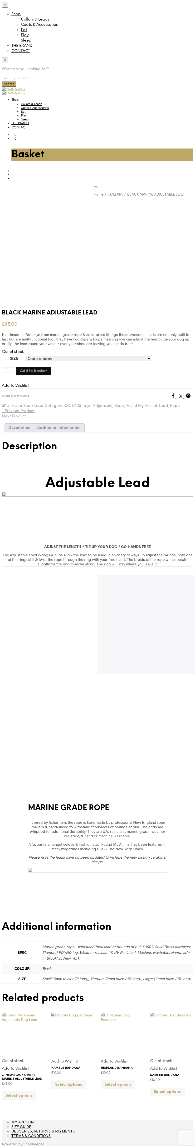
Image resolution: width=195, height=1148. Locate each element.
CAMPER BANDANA (164, 1075)
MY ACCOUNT (23, 1122)
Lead (163, 406)
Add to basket (33, 371)
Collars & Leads (35, 19)
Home (98, 195)
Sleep (26, 40)
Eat (24, 30)
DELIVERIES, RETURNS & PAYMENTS (43, 1131)
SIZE (14, 359)
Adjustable (102, 406)
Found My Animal (141, 406)
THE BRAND (22, 46)
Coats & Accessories (39, 25)
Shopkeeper (33, 1144)
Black (119, 406)
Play (25, 35)
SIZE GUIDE (21, 1126)
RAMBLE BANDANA (65, 1067)
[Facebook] (175, 396)
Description (19, 428)
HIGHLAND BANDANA (117, 1067)
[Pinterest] (189, 396)
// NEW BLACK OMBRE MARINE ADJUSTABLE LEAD (22, 1076)
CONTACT (20, 51)
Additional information (59, 428)
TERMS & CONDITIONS (31, 1135)
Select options (19, 1096)
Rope (175, 406)
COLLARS (115, 195)
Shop (16, 14)
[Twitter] (182, 396)
